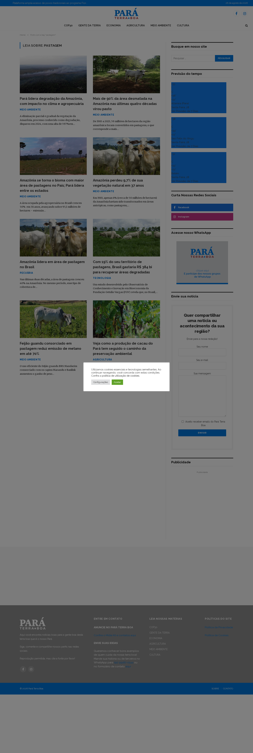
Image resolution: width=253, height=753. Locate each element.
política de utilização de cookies (120, 375)
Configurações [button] (100, 382)
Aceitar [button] (117, 382)
